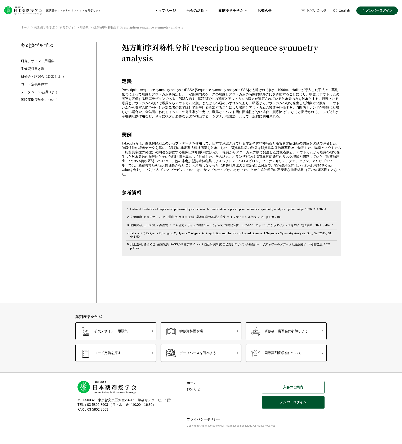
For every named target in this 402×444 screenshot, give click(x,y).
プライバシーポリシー (203, 419)
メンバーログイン (379, 10)
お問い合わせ (317, 10)
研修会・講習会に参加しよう (42, 76)
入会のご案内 (293, 387)
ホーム (25, 27)
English (344, 10)
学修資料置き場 (32, 68)
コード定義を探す (34, 84)
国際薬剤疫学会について (39, 100)
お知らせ (265, 11)
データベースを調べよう (39, 92)
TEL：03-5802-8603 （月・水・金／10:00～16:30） (116, 404)
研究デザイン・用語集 (74, 27)
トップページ (165, 11)
